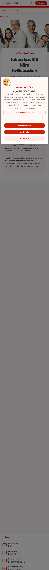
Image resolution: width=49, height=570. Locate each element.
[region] (24, 110)
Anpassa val (24, 138)
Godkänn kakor (24, 125)
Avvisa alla (24, 132)
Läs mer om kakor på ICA (24, 112)
